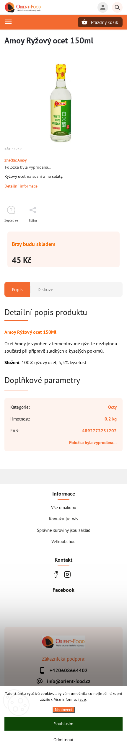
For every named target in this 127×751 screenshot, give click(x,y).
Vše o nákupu (63, 507)
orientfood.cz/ (67, 574)
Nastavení (63, 710)
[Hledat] (117, 7)
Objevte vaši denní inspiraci (55, 574)
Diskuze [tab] (45, 289)
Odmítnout (63, 739)
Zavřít (104, 231)
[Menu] (8, 21)
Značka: (15, 160)
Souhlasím (63, 723)
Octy (112, 407)
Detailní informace (21, 186)
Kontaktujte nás (63, 519)
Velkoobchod (63, 541)
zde (83, 699)
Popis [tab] (17, 289)
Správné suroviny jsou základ (63, 530)
